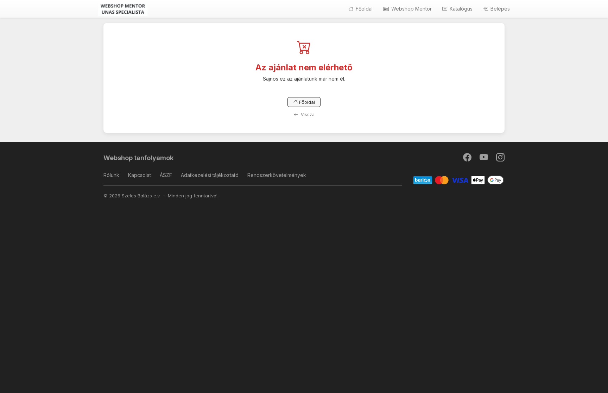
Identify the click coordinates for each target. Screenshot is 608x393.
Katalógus (460, 9)
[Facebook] (468, 158)
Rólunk (111, 175)
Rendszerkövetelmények (276, 175)
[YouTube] (484, 158)
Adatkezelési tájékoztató (210, 175)
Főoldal (363, 9)
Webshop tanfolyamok (138, 157)
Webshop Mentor (411, 9)
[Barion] (458, 180)
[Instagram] (500, 158)
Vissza (307, 114)
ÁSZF (166, 175)
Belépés (499, 9)
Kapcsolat (139, 175)
